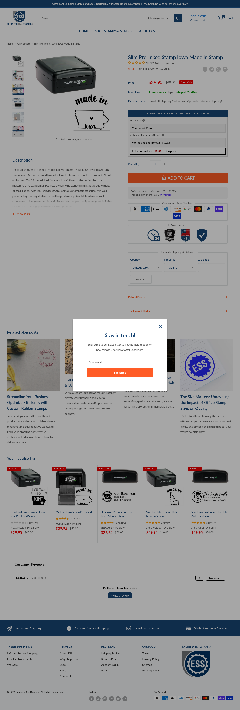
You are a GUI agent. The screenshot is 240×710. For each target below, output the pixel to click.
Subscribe (120, 372)
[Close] (160, 326)
